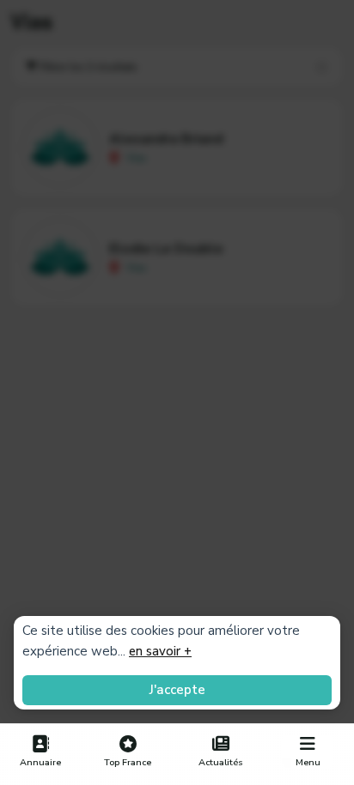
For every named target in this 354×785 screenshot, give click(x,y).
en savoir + (160, 651)
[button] (307, 751)
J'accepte (177, 689)
